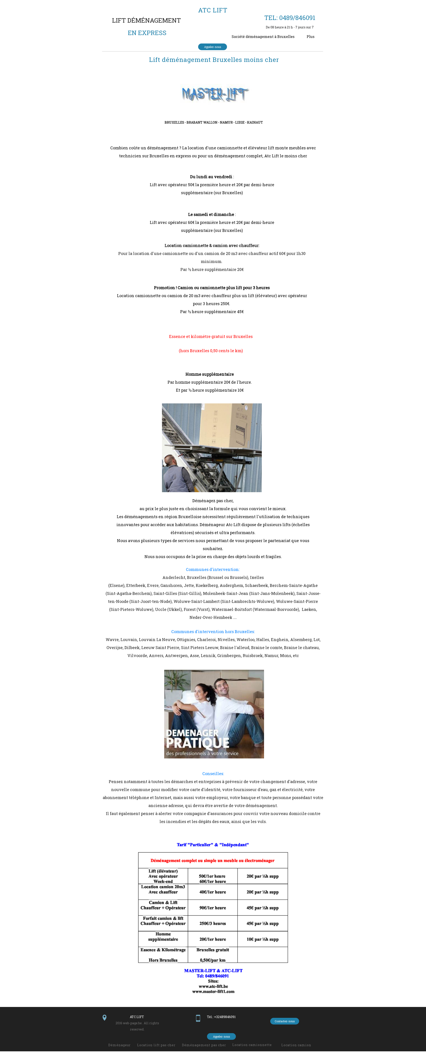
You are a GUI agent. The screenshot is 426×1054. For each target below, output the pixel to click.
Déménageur (119, 1045)
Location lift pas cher (156, 1045)
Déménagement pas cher (204, 1045)
